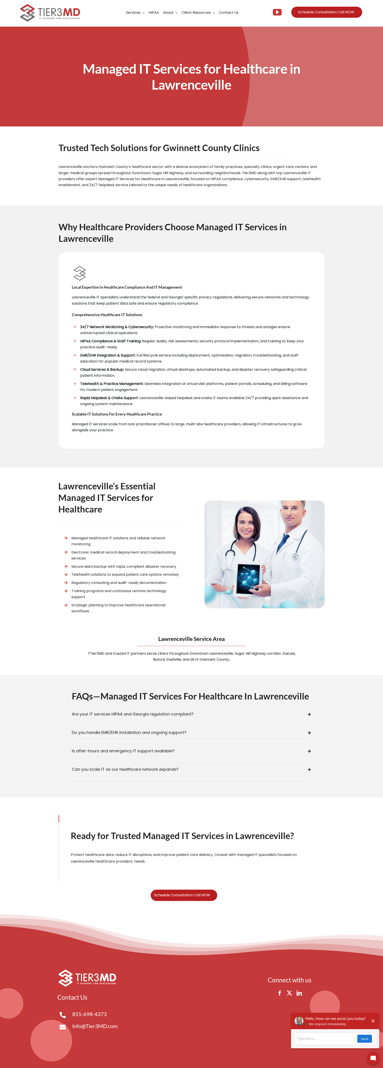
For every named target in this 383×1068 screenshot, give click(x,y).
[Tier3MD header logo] (50, 5)
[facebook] (279, 993)
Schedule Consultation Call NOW (326, 12)
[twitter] (289, 993)
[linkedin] (299, 993)
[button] (191, 714)
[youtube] (277, 12)
